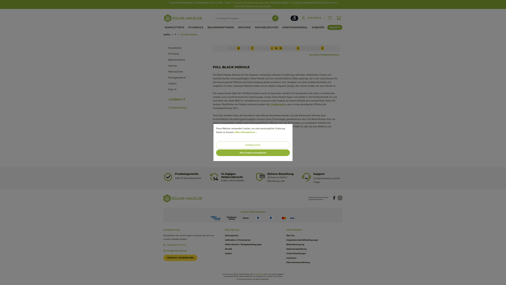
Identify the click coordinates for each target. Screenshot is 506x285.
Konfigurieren (253, 145)
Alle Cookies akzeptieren (253, 152)
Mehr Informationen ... (246, 132)
